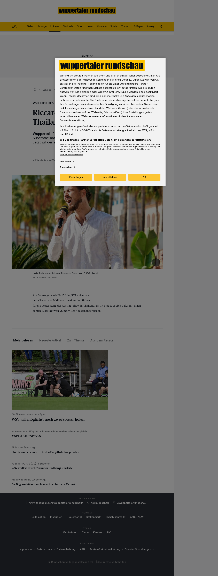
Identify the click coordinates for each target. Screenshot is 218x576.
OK (144, 177)
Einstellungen (76, 177)
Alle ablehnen (110, 177)
